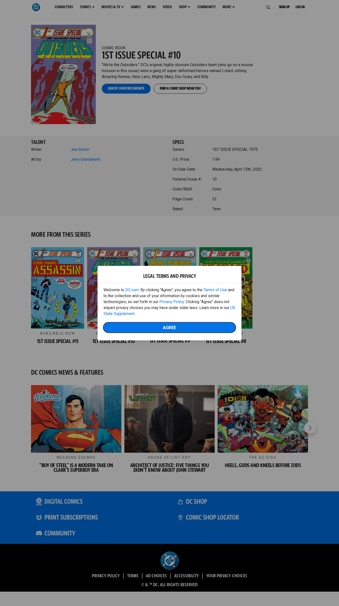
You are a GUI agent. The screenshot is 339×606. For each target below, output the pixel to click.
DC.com (132, 289)
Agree (169, 327)
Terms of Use (215, 289)
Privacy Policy (171, 301)
